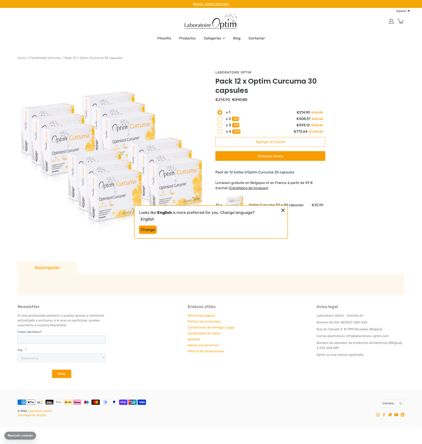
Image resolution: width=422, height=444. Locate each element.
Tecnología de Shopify (32, 415)
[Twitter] (390, 414)
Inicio (22, 58)
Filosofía (164, 38)
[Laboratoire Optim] (211, 21)
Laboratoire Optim (40, 411)
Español (388, 403)
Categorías (212, 38)
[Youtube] (396, 414)
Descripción (47, 267)
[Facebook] (384, 414)
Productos (187, 38)
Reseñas (194, 339)
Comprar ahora (270, 156)
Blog (236, 38)
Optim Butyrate (217, 4)
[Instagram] (378, 414)
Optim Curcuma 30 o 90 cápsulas (276, 205)
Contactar (257, 38)
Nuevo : (199, 4)
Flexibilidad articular (45, 58)
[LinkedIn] (402, 414)
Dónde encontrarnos (203, 345)
